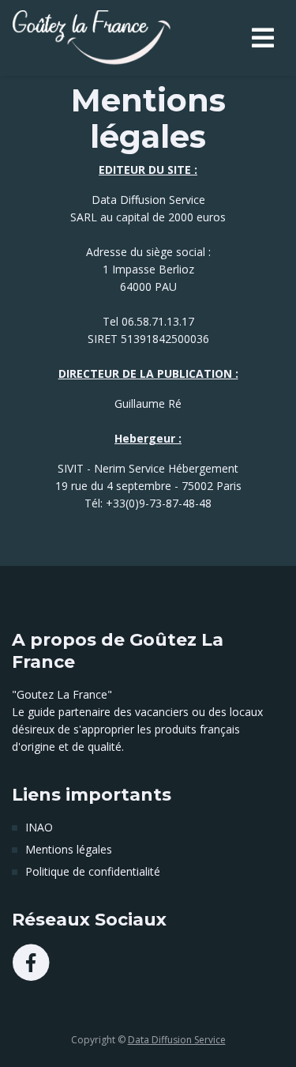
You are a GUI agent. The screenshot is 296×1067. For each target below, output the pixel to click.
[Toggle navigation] (262, 38)
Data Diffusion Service (177, 1039)
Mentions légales (68, 849)
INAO (39, 827)
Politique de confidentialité (92, 871)
